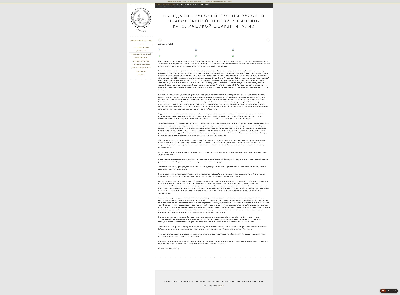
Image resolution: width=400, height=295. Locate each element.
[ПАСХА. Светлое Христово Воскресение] (268, 40)
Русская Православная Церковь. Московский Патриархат (184, 1)
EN (395, 291)
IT (389, 291)
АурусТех (221, 285)
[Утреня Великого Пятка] (160, 40)
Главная (158, 4)
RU (383, 291)
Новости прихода (169, 4)
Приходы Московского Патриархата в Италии (218, 1)
